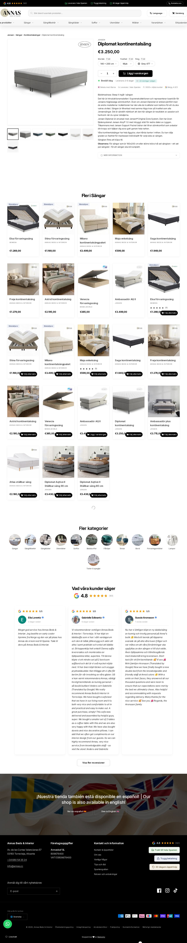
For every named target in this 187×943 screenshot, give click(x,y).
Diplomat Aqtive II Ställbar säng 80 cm (91, 483)
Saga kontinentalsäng (163, 238)
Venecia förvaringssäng (89, 301)
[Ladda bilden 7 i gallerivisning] (88, 134)
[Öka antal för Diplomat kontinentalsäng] (113, 73)
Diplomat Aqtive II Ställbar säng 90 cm (56, 483)
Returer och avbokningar (105, 874)
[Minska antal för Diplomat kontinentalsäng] (101, 73)
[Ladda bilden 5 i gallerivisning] (63, 134)
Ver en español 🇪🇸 (76, 811)
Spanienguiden (101, 869)
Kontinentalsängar (32, 35)
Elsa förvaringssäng (21, 238)
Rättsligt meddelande (152, 927)
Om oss (97, 854)
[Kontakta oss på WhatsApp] (7, 924)
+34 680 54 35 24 (17, 859)
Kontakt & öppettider (104, 850)
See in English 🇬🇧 (110, 811)
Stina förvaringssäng (57, 238)
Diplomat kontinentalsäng (124, 423)
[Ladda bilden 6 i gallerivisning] (75, 134)
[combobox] (86, 13)
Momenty (101, 937)
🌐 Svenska (15, 917)
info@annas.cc (15, 866)
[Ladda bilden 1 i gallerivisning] (12, 134)
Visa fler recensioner (93, 762)
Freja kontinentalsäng (22, 299)
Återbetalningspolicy (64, 927)
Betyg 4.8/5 (173, 87)
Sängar (19, 35)
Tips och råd (100, 864)
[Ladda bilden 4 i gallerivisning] (50, 134)
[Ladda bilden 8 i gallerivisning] (12, 146)
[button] (31, 23)
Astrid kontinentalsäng (58, 299)
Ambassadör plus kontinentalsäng (160, 423)
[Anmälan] (56, 891)
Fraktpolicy (115, 927)
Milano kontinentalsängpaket (93, 240)
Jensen (10, 35)
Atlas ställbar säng (20, 481)
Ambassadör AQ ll (125, 299)
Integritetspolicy (83, 927)
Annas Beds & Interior (43, 927)
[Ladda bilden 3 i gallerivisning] (37, 134)
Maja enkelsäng (124, 238)
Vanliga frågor (100, 859)
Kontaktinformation (131, 927)
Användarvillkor (100, 927)
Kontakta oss (176, 3)
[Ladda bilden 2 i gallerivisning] (25, 134)
